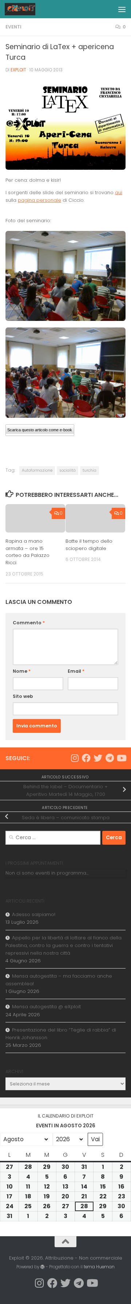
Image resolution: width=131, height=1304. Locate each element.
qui (118, 192)
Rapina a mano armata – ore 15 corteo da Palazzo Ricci (27, 552)
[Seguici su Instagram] (74, 758)
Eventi (13, 27)
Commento (29, 623)
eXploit (18, 70)
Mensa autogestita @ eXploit (46, 1006)
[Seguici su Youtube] (121, 758)
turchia (89, 470)
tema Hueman (99, 1267)
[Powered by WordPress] (42, 1267)
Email (76, 671)
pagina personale (39, 200)
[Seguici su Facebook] (86, 758)
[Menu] (122, 9)
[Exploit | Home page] (25, 9)
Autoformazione (37, 470)
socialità (67, 470)
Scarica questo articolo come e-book (39, 430)
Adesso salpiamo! (33, 914)
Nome (22, 671)
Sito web (23, 696)
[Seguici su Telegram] (109, 758)
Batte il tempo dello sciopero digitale (89, 545)
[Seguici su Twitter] (98, 758)
